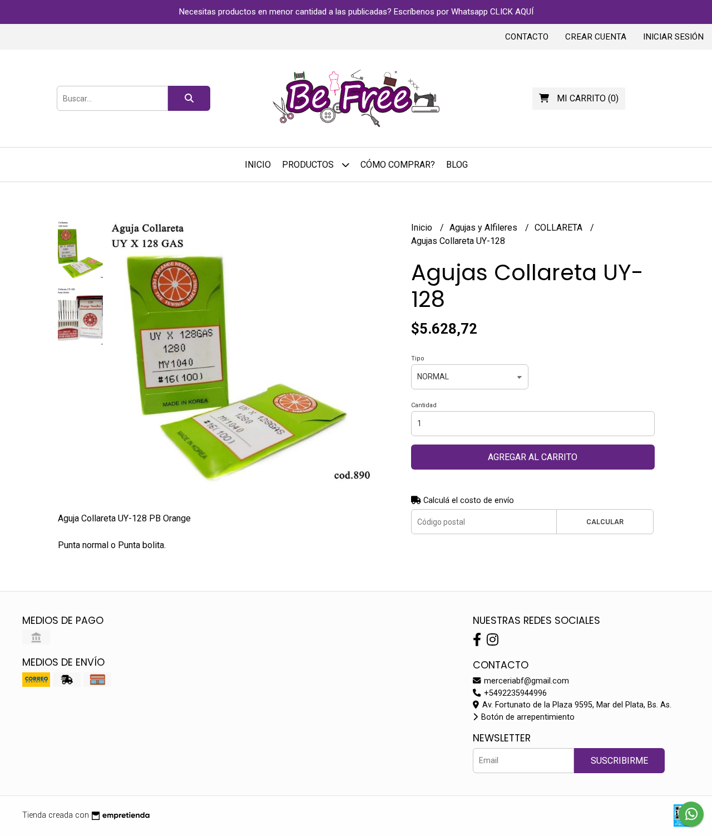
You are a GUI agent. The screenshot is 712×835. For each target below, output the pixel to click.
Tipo (417, 358)
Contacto (526, 37)
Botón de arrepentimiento (527, 717)
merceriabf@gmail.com (525, 681)
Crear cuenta (595, 37)
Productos (309, 164)
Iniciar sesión (673, 37)
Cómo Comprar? (397, 164)
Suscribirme (619, 760)
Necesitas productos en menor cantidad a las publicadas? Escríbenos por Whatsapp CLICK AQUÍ (356, 12)
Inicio (258, 164)
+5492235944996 (514, 693)
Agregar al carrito (532, 457)
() (588, 98)
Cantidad (424, 405)
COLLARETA (560, 227)
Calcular (605, 521)
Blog (457, 164)
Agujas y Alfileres (484, 227)
